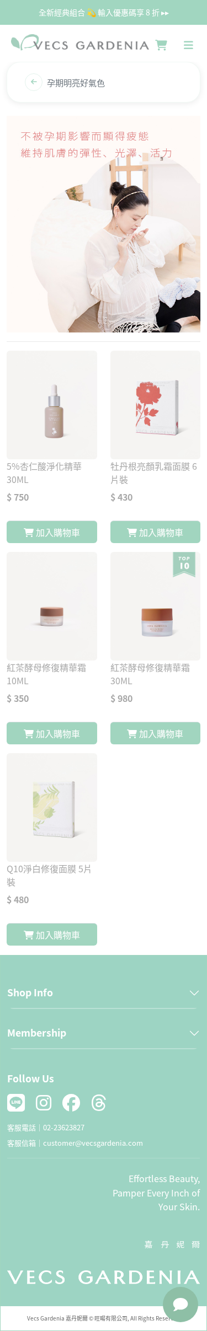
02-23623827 (63, 1127)
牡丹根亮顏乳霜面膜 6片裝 (153, 472)
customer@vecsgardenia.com (93, 1142)
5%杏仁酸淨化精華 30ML (44, 472)
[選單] (188, 45)
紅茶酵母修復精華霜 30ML (150, 674)
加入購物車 (57, 532)
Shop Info (30, 992)
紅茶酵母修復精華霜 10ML (46, 674)
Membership (36, 1032)
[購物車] (161, 45)
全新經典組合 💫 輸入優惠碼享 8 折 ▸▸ (104, 12)
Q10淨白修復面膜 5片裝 (49, 875)
